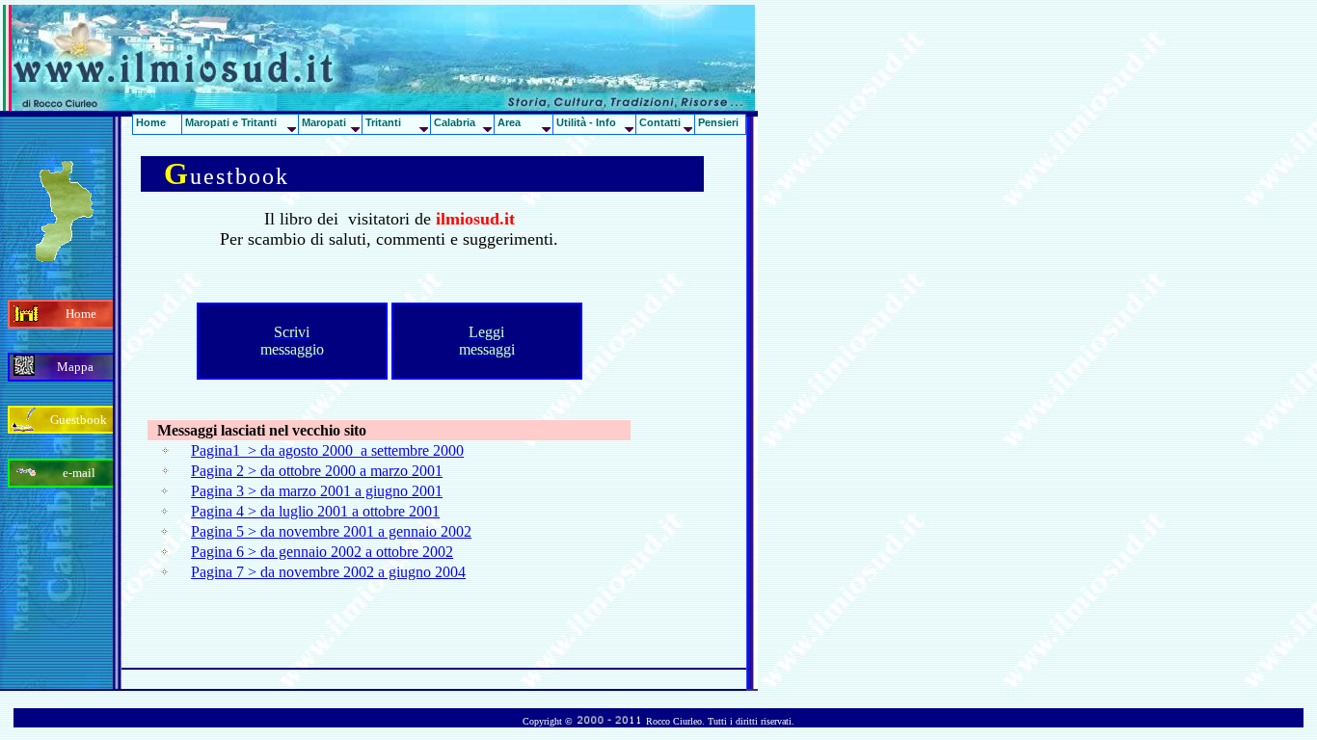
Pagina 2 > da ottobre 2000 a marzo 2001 (317, 470)
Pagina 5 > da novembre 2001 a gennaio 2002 (331, 531)
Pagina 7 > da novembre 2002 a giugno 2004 (328, 572)
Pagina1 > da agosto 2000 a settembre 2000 (327, 450)
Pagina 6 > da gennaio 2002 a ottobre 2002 (322, 551)
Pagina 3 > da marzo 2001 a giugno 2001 (317, 491)
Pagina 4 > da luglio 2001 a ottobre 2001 (315, 511)
